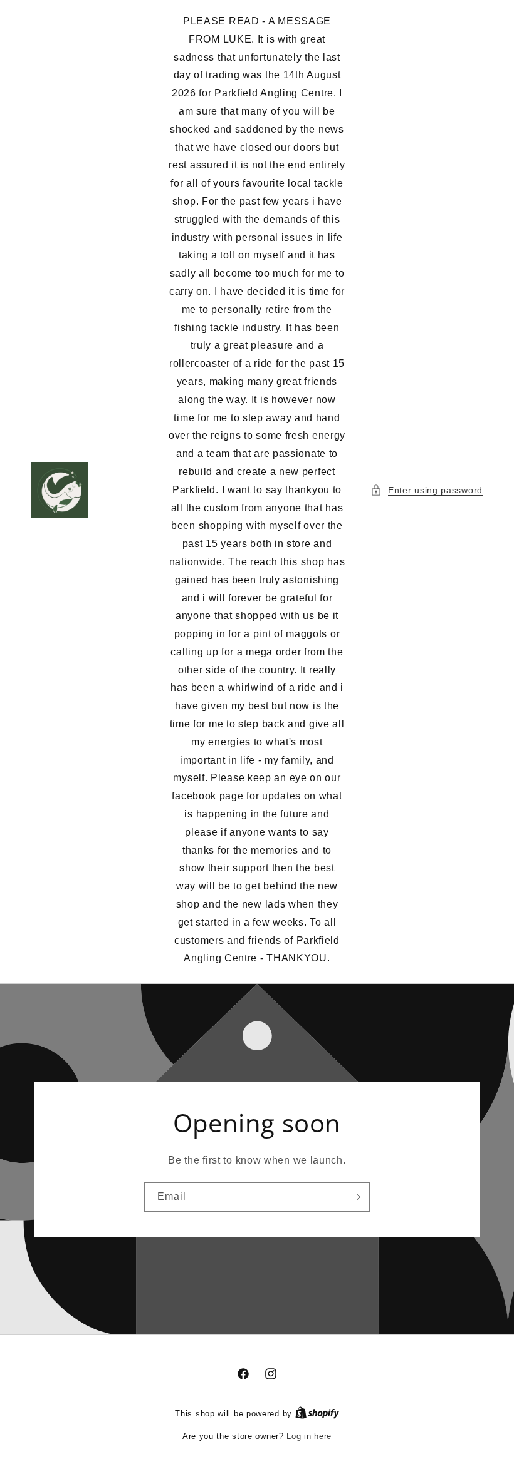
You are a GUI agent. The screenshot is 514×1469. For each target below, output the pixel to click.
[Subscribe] (355, 1197)
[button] (426, 490)
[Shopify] (317, 1413)
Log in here (309, 1436)
